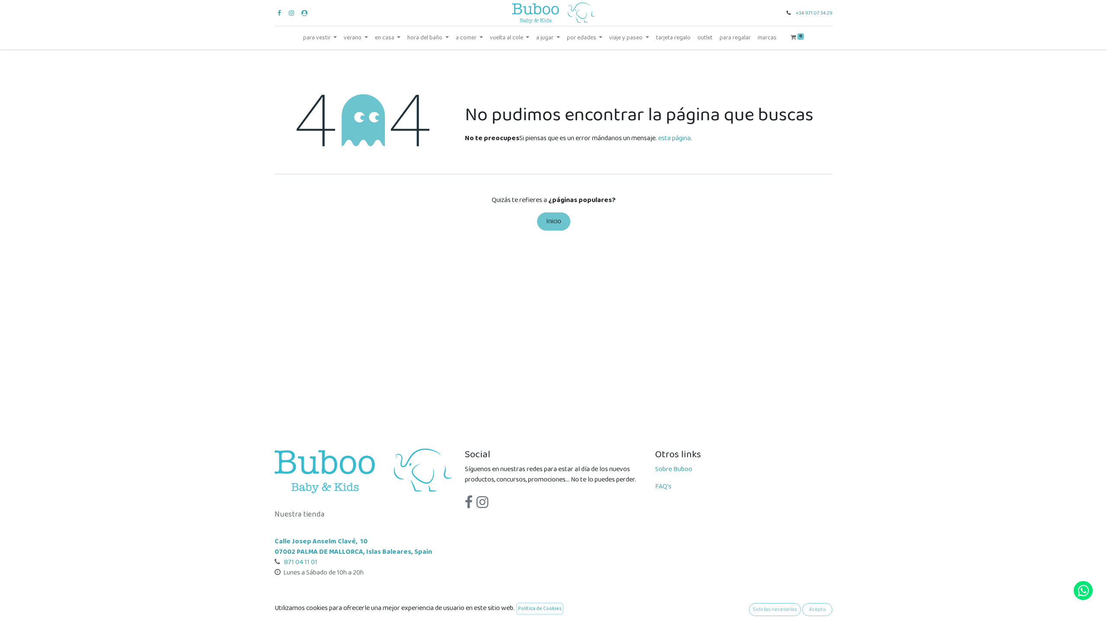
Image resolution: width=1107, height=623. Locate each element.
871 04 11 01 (300, 562)
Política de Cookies (540, 608)
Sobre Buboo (673, 469)
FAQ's (663, 486)
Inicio (553, 221)
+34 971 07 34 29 (814, 13)
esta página (674, 138)
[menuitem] (673, 38)
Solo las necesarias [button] (775, 609)
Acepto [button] (817, 609)
